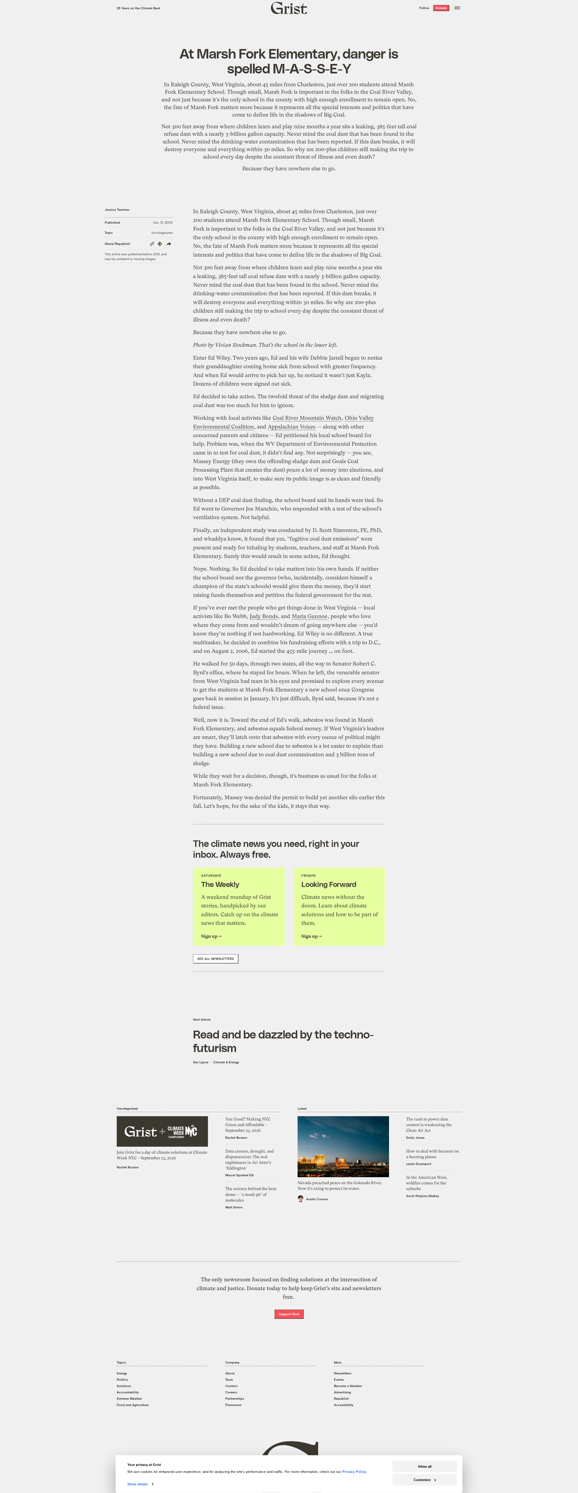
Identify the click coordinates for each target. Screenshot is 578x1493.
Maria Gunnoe (309, 616)
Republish (341, 1398)
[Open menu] (457, 7)
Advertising (342, 1392)
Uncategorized (161, 232)
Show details (137, 1484)
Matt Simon (233, 1207)
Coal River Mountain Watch (307, 418)
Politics (122, 1379)
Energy (122, 1373)
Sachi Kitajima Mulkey (422, 1196)
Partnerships (234, 1398)
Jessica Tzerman (117, 209)
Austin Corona (317, 1199)
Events (339, 1379)
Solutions (124, 1386)
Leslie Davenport (418, 1164)
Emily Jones (415, 1137)
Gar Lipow (200, 1062)
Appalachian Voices (291, 427)
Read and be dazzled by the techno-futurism (283, 1040)
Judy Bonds (264, 616)
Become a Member (348, 1386)
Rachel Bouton (128, 1167)
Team (229, 1379)
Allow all (424, 1466)
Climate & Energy (226, 1062)
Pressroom (233, 1405)
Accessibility (343, 1405)
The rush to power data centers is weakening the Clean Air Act (429, 1125)
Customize (422, 1479)
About (230, 1373)
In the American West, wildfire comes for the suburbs (426, 1183)
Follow (424, 8)
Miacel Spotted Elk (239, 1175)
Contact (231, 1386)
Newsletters (342, 1373)
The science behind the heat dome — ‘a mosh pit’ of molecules (250, 1194)
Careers (231, 1392)
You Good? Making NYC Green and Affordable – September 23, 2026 (247, 1125)
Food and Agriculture (133, 1405)
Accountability (128, 1392)
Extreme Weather (129, 1398)
